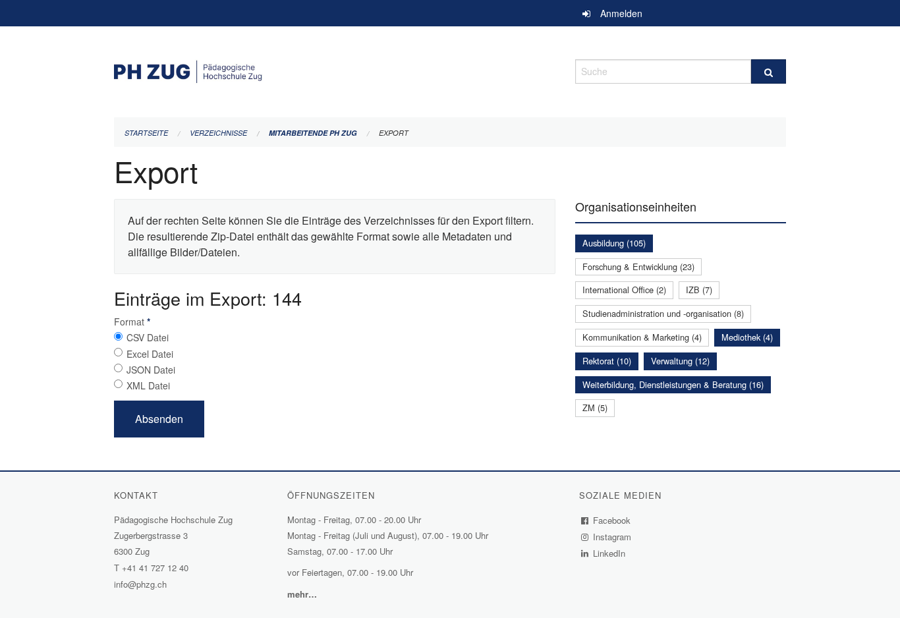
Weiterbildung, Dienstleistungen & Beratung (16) (673, 384)
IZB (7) (699, 289)
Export (393, 133)
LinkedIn (609, 553)
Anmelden (621, 13)
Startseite (146, 133)
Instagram (612, 536)
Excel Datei (150, 353)
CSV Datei (148, 337)
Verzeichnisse (218, 133)
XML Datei (148, 385)
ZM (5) (594, 407)
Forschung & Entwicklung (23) (638, 266)
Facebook (612, 520)
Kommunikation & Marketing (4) (642, 337)
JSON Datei (151, 369)
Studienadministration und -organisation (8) (663, 313)
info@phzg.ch (140, 584)
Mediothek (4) (747, 337)
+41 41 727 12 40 (155, 567)
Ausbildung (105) (614, 243)
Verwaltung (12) (680, 360)
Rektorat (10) (606, 360)
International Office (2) (624, 289)
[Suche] (768, 71)
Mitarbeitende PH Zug (313, 133)
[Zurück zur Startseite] (334, 69)
